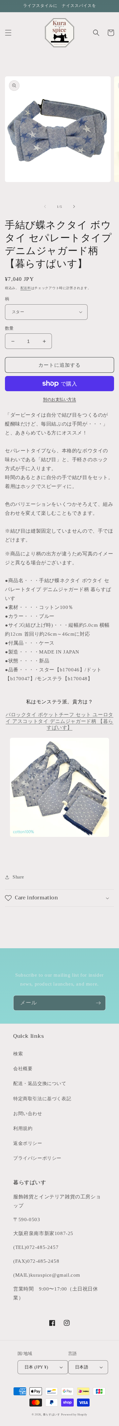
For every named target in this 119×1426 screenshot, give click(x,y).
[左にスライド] (45, 206)
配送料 (25, 288)
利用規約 (22, 1128)
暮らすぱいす (51, 1414)
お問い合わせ (27, 1113)
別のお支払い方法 (59, 399)
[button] (8, 32)
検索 (18, 1053)
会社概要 (22, 1068)
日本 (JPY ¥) (36, 1367)
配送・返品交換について (39, 1083)
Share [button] (18, 877)
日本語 (81, 1367)
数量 (9, 328)
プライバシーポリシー (37, 1158)
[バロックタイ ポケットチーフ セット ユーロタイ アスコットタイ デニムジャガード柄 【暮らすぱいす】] (59, 787)
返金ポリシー (27, 1143)
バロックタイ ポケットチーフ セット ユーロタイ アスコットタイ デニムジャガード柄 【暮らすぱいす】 (59, 721)
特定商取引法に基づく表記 (42, 1098)
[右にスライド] (74, 206)
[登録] (98, 1003)
